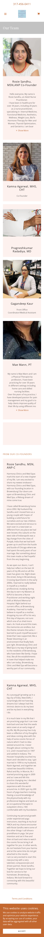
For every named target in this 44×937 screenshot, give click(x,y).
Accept (22, 931)
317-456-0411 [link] (22, 4)
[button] (6, 13)
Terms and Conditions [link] (22, 898)
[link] (22, 14)
